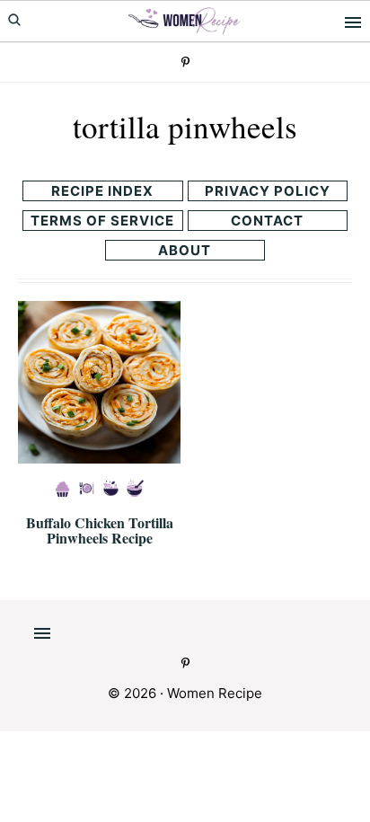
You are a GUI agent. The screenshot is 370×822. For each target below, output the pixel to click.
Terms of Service (102, 220)
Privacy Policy (267, 190)
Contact (267, 220)
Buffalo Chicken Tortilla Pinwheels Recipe (99, 530)
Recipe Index (102, 190)
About (184, 250)
